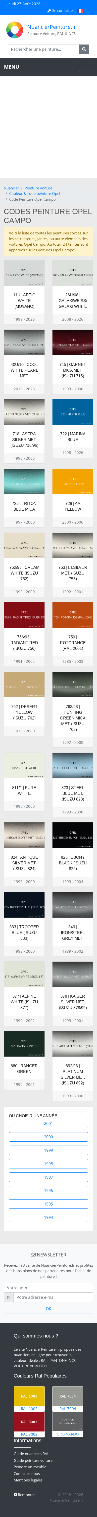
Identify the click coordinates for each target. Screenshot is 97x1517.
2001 (48, 1123)
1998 (48, 1163)
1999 (48, 1150)
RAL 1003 (29, 1408)
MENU (11, 66)
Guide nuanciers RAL (31, 1453)
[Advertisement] (48, 126)
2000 (48, 1137)
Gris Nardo (68, 1433)
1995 (48, 1204)
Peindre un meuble (30, 1466)
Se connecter (63, 10)
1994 (48, 1217)
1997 (48, 1177)
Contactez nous (27, 1473)
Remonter (26, 1494)
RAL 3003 (29, 1434)
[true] (84, 49)
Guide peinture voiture (33, 1460)
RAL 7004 (67, 1408)
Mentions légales (28, 1479)
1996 (48, 1190)
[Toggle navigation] (86, 67)
